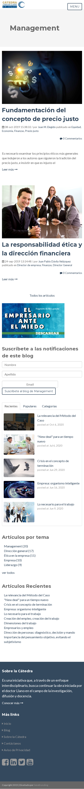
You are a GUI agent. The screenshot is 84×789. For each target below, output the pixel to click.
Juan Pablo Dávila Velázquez (54, 261)
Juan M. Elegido (47, 127)
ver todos (8, 572)
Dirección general (19, 551)
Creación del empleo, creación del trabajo (31, 618)
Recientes (11, 406)
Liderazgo (13, 565)
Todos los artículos (42, 295)
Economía (7, 130)
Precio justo (32, 130)
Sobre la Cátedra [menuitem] (14, 736)
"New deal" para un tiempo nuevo (26, 600)
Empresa (13, 560)
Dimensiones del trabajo (20, 623)
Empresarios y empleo (18, 628)
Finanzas (19, 130)
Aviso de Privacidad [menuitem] (16, 750)
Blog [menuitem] (6, 730)
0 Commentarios (72, 138)
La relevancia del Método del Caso (27, 595)
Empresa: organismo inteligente (25, 609)
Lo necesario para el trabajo (22, 614)
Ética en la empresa (20, 555)
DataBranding (41, 785)
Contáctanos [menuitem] (12, 743)
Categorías (49, 406)
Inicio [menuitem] (7, 723)
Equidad (76, 127)
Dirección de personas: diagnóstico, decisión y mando (39, 632)
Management (16, 546)
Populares (30, 406)
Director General (62, 265)
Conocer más (11, 703)
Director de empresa (29, 265)
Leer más (8, 169)
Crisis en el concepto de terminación (28, 604)
